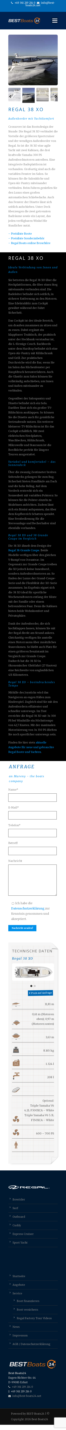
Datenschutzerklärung (27, 908)
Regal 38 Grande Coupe (23, 550)
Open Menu (54, 20)
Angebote (19, 1284)
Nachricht (15, 861)
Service (17, 1293)
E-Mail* (13, 807)
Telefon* (14, 825)
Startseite (19, 1276)
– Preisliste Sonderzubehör (26, 238)
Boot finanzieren (28, 1301)
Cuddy (17, 1225)
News (16, 1326)
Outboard (19, 1216)
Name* (13, 789)
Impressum (20, 1335)
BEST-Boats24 (35, 1413)
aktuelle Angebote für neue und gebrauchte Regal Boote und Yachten (31, 747)
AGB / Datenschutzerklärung (31, 1344)
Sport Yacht (20, 1242)
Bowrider (19, 1199)
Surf (15, 1208)
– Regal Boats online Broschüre (29, 243)
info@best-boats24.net (40, 4)
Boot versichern (27, 1309)
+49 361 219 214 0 (24, 2)
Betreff (13, 843)
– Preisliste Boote (20, 233)
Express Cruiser (23, 1234)
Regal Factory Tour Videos (34, 1318)
